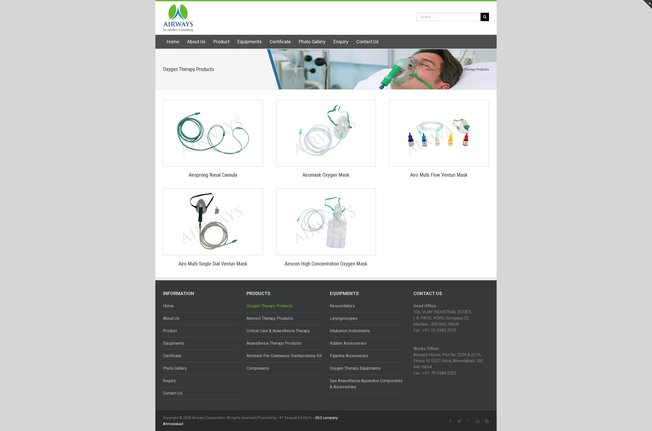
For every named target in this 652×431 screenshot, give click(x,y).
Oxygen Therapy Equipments (355, 368)
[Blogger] (487, 421)
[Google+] (469, 421)
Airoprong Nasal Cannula (213, 175)
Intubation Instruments (350, 330)
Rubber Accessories (348, 343)
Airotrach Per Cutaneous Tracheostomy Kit (284, 355)
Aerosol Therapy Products (270, 318)
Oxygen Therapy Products (270, 305)
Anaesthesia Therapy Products (274, 343)
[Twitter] (459, 421)
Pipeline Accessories (349, 355)
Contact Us (367, 41)
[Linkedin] (478, 421)
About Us (196, 41)
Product (221, 41)
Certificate (280, 41)
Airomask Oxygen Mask (326, 175)
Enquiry (340, 41)
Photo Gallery (312, 41)
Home (173, 41)
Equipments (249, 41)
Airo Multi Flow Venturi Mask (439, 175)
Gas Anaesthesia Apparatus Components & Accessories (366, 383)
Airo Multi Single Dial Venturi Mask (213, 264)
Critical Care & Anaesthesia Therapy (278, 330)
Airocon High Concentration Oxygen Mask (326, 264)
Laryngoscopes (344, 318)
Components (258, 368)
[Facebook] (450, 421)
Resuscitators (342, 305)
